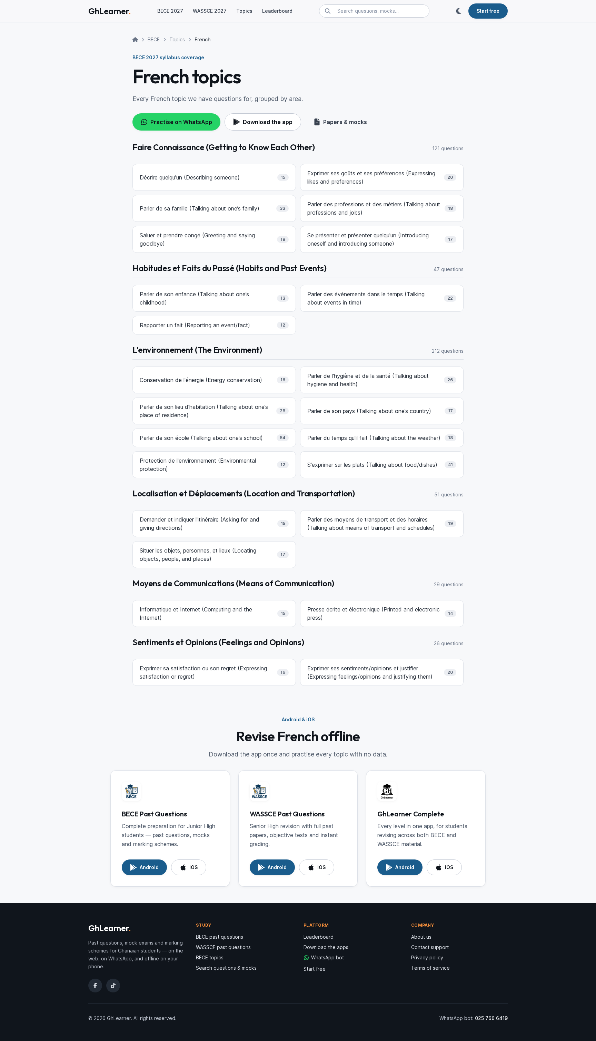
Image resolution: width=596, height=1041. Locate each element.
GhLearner (109, 11)
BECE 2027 (170, 11)
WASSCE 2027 (210, 11)
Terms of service (430, 968)
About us (421, 937)
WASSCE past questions (223, 947)
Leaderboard (277, 11)
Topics (244, 11)
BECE (154, 39)
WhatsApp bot (327, 957)
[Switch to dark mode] (459, 11)
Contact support (430, 947)
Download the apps (326, 947)
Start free (315, 969)
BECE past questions (219, 937)
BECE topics (209, 957)
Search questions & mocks (226, 968)
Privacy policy (427, 957)
